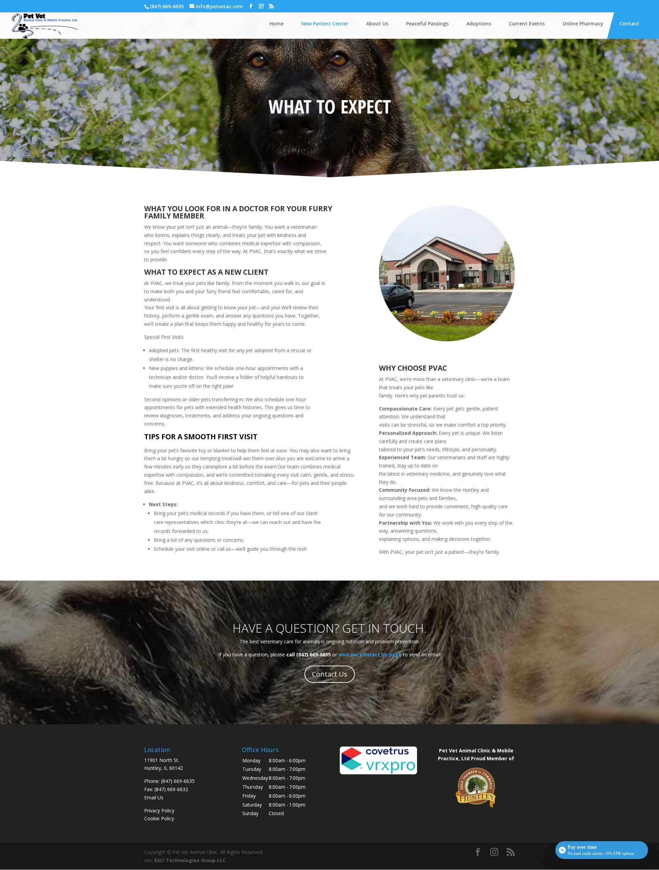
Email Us (153, 797)
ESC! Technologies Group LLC (190, 860)
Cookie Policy (159, 818)
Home (276, 23)
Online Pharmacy (583, 23)
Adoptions (478, 23)
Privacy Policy (159, 810)
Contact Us (329, 674)
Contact (629, 23)
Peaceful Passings (427, 23)
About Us (377, 23)
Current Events (527, 23)
